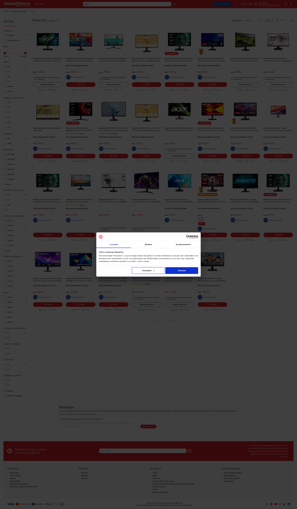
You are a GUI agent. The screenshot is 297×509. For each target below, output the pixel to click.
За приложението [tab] (183, 244)
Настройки (146, 270)
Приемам (182, 270)
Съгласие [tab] (114, 244)
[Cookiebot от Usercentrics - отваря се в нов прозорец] (188, 237)
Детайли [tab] (148, 244)
